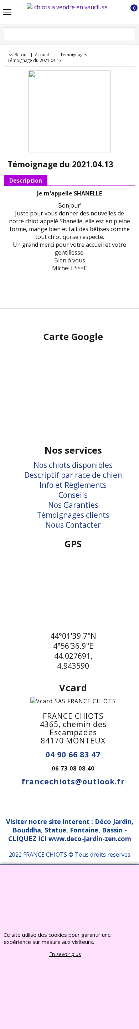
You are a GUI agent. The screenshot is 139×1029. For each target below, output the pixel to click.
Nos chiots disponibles (73, 465)
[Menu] (7, 12)
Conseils (73, 495)
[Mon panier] (127, 12)
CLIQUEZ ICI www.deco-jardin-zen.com (69, 838)
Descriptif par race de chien (73, 475)
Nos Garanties (73, 505)
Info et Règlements (73, 485)
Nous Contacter (73, 525)
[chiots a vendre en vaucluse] (68, 12)
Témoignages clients (73, 515)
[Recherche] (129, 35)
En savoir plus (65, 954)
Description (25, 180)
